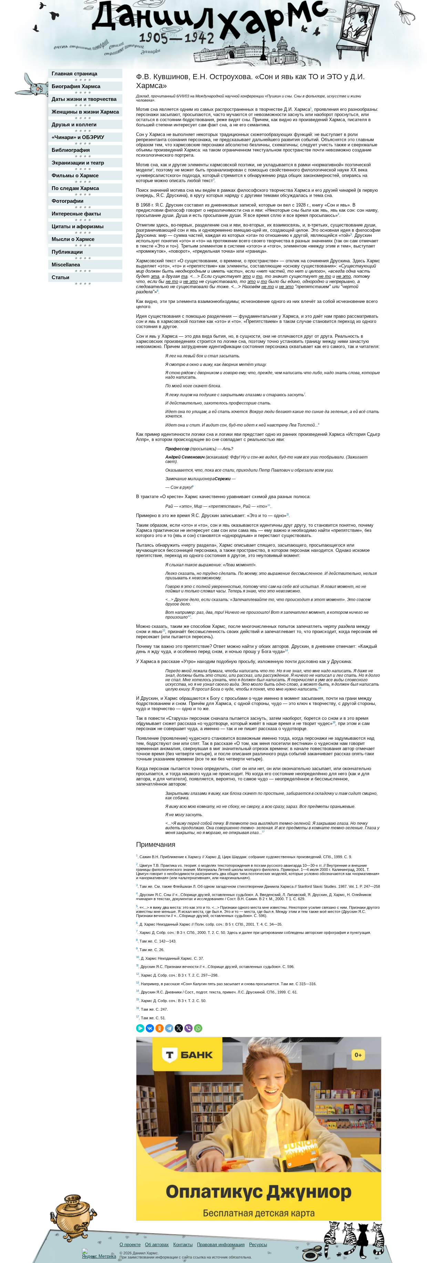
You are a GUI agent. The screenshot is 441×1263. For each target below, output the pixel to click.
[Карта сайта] (370, 11)
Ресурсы (258, 1244)
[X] (179, 1028)
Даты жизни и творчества (84, 99)
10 (268, 505)
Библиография (71, 150)
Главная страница (74, 73)
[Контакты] (370, 25)
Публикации (67, 252)
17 (263, 831)
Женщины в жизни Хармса (85, 112)
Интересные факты (76, 214)
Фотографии (67, 201)
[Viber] (188, 1028)
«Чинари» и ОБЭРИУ (78, 137)
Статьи (60, 277)
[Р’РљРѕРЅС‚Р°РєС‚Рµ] (150, 1028)
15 (319, 688)
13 (163, 630)
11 (287, 514)
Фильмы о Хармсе (75, 175)
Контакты (183, 1244)
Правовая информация (221, 1244)
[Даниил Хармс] (223, 22)
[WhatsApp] (198, 1028)
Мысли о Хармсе (73, 239)
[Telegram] (169, 1028)
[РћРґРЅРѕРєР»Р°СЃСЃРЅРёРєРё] (159, 1028)
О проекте (130, 1244)
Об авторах (157, 1244)
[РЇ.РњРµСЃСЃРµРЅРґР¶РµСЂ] (140, 1028)
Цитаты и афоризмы (78, 226)
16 (333, 722)
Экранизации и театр (78, 163)
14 (286, 650)
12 (189, 616)
